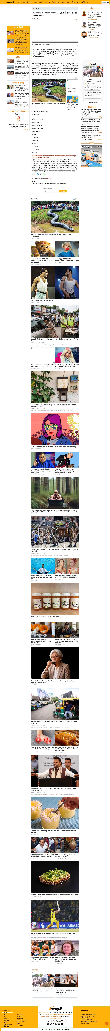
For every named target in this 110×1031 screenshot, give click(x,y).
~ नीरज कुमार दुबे (92, 19)
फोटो (5, 1016)
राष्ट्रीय (18, 2)
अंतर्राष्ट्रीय (23, 2)
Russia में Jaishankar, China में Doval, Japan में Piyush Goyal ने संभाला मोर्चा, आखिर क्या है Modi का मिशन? (95, 14)
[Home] (33, 8)
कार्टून (5, 1022)
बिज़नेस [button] (29, 2)
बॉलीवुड (100, 117)
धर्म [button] (88, 2)
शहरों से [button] (48, 2)
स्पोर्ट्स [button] (35, 2)
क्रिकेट (101, 124)
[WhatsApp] (76, 30)
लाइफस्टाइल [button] (65, 2)
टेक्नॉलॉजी (100, 132)
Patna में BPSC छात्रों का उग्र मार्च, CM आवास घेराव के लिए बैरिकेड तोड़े (42, 989)
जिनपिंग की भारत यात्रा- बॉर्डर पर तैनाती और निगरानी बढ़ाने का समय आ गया (95, 33)
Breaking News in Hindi (65, 1014)
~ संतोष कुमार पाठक (93, 37)
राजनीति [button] (83, 2)
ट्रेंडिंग (18, 57)
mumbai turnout (61, 183)
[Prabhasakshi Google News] (77, 45)
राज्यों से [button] (41, 2)
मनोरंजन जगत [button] (74, 2)
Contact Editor (85, 1023)
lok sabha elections (38, 183)
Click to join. (48, 178)
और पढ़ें (26, 129)
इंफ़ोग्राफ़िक (6, 1020)
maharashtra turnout (50, 183)
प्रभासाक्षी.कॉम (42, 1012)
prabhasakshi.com (55, 1018)
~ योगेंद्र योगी (91, 29)
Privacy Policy (21, 1021)
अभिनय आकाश (35, 44)
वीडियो (5, 1018)
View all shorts (93, 102)
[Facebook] (76, 24)
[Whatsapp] (44, 175)
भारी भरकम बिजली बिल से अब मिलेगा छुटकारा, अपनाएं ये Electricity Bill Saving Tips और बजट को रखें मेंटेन (90, 128)
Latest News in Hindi (51, 1014)
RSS (18, 1023)
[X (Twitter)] (76, 27)
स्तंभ (91, 8)
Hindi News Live (56, 1016)
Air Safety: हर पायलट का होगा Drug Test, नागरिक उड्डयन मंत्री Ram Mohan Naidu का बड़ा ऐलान (65, 990)
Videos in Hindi (45, 1016)
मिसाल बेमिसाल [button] (56, 2)
